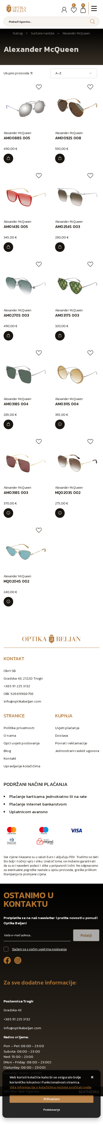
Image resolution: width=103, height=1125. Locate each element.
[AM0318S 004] (8, 424)
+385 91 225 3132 (17, 686)
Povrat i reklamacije (71, 743)
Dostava (61, 735)
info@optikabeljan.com (22, 701)
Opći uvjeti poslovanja (22, 743)
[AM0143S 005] (8, 247)
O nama (10, 735)
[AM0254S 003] (60, 247)
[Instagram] (18, 960)
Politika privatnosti (19, 727)
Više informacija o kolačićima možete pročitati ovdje (51, 1087)
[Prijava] (64, 10)
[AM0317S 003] (60, 336)
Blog (7, 750)
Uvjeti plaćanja (67, 727)
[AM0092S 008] (60, 158)
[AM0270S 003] (8, 336)
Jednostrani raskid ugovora (77, 750)
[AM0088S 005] (8, 158)
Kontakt (10, 758)
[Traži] (92, 21)
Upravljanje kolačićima (22, 766)
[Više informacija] (60, 424)
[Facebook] (7, 960)
